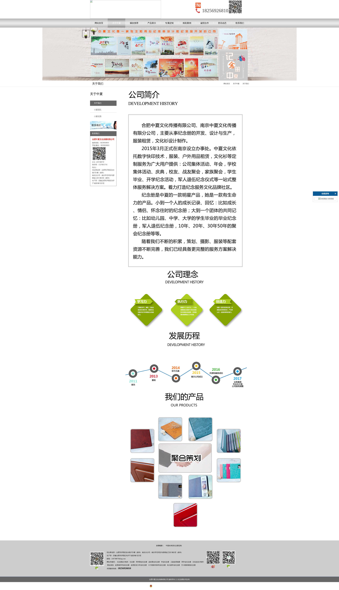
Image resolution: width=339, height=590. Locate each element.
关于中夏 (116, 23)
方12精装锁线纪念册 (188, 565)
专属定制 (169, 23)
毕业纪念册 (165, 562)
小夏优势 (97, 116)
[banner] (103, 122)
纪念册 (132, 562)
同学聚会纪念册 (141, 562)
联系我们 (240, 23)
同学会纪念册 (186, 562)
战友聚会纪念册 (154, 562)
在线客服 (330, 199)
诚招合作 (204, 23)
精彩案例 (187, 23)
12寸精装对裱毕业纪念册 (157, 565)
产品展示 (152, 23)
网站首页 (99, 23)
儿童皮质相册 (175, 562)
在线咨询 (325, 194)
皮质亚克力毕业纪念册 (139, 565)
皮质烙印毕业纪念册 (122, 565)
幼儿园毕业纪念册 (173, 565)
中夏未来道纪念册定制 (174, 546)
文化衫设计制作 (198, 562)
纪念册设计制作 (122, 562)
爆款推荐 (134, 23)
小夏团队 (97, 110)
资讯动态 (222, 23)
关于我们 (246, 84)
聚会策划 (110, 565)
